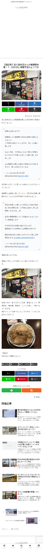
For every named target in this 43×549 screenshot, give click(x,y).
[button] (34, 109)
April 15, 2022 (23, 176)
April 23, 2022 (23, 246)
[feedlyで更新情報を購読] (11, 390)
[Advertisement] (21, 36)
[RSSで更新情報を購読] (31, 390)
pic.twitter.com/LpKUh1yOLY (24, 238)
